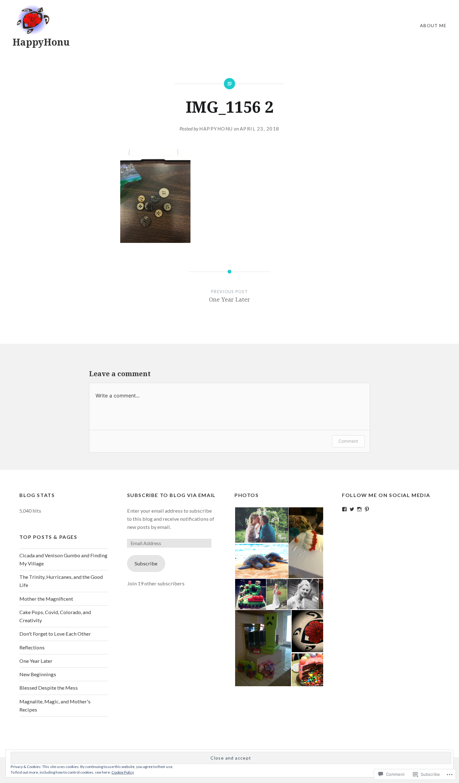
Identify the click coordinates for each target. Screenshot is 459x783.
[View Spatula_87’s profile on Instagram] (359, 509)
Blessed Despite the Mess (48, 688)
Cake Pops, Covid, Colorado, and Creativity (55, 616)
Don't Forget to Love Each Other (55, 634)
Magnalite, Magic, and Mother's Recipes (55, 705)
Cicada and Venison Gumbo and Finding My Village (63, 559)
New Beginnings (37, 674)
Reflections (32, 647)
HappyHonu (41, 42)
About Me (433, 25)
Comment (348, 441)
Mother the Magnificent (46, 599)
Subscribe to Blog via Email (171, 495)
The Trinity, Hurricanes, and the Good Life (61, 581)
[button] (261, 525)
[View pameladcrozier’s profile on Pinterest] (366, 509)
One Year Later (35, 661)
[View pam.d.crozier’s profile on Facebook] (344, 509)
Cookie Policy (122, 772)
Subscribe (146, 563)
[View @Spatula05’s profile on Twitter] (351, 509)
